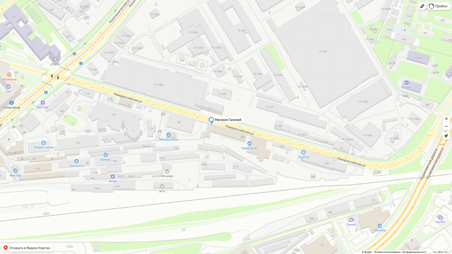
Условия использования (387, 252)
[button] (422, 6)
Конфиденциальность (414, 252)
